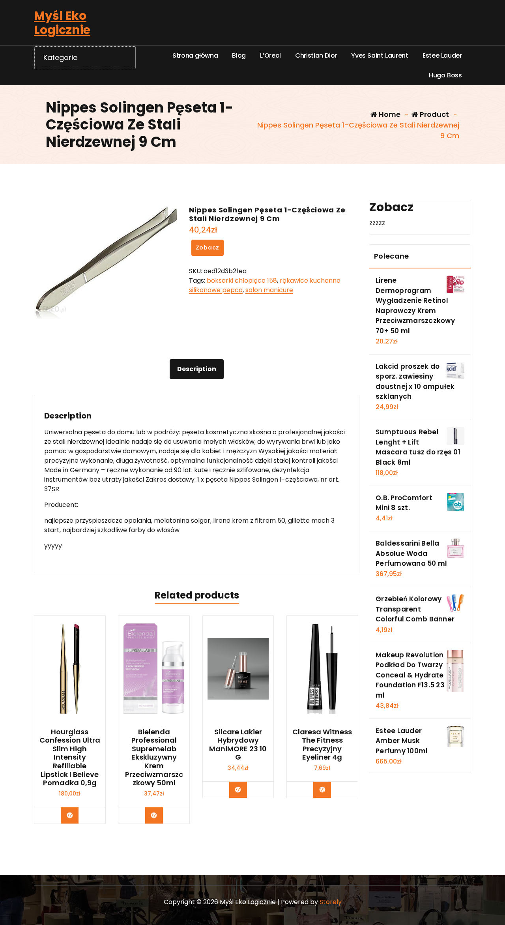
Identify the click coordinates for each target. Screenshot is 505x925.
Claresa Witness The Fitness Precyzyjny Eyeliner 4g (322, 745)
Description (196, 368)
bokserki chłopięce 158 (242, 280)
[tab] (197, 369)
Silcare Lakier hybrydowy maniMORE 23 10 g (238, 745)
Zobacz (208, 247)
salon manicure (269, 290)
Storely (331, 901)
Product (433, 114)
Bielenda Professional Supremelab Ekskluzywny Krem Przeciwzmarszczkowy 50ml (154, 757)
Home (388, 114)
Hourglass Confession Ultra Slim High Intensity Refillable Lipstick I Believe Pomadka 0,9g (69, 757)
